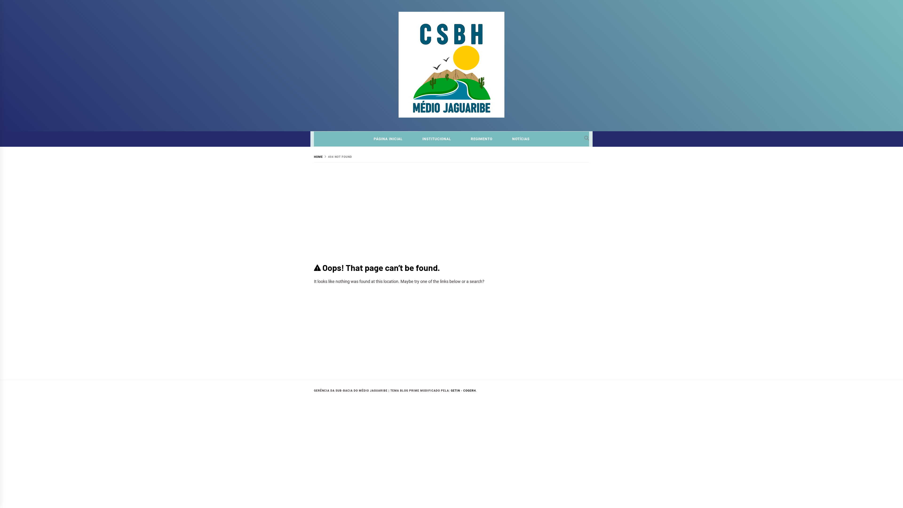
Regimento (481, 139)
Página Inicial (388, 139)
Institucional (436, 139)
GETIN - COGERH (463, 390)
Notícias (521, 139)
